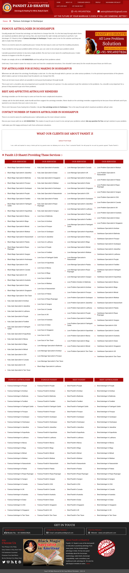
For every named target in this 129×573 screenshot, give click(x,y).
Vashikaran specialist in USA (107, 325)
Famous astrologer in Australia (18, 494)
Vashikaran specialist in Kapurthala (109, 277)
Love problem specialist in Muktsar (109, 167)
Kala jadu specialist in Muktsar (48, 183)
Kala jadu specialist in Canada (18, 360)
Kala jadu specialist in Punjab (18, 316)
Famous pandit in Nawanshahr (47, 463)
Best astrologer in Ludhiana (106, 437)
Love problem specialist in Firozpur (79, 292)
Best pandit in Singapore (75, 505)
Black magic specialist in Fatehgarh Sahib (20, 205)
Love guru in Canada (44, 309)
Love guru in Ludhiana (45, 242)
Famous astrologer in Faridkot (18, 401)
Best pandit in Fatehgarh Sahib (77, 406)
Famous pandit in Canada (46, 489)
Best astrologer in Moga (105, 448)
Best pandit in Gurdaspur (75, 417)
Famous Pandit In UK (44, 510)
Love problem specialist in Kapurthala (80, 330)
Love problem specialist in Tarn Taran (80, 351)
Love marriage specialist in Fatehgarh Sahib (80, 225)
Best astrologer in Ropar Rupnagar (109, 474)
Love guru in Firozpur (44, 226)
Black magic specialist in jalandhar (19, 173)
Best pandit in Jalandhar (75, 427)
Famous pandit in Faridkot (46, 401)
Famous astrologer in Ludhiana (18, 437)
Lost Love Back (62, 6)
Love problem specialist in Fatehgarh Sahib (80, 324)
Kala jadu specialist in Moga (17, 344)
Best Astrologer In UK (104, 510)
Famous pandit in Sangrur (46, 479)
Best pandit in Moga (74, 448)
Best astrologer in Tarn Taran (106, 515)
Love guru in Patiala (44, 294)
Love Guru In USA (43, 335)
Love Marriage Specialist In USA (78, 193)
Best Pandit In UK (73, 510)
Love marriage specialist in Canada (79, 167)
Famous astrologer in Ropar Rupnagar (20, 474)
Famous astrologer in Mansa (17, 443)
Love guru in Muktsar (44, 283)
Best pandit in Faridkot (75, 401)
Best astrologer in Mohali (105, 453)
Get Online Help (77, 6)
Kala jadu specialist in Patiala (47, 198)
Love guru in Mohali (44, 278)
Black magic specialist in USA (18, 264)
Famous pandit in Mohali (45, 453)
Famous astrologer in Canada (18, 484)
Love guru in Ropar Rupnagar (47, 299)
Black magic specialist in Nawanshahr (20, 237)
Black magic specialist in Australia (19, 280)
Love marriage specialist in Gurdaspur (80, 198)
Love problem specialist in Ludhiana (79, 308)
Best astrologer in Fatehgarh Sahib (109, 406)
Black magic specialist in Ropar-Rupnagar (18, 248)
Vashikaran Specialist (113, 2)
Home (58, 2)
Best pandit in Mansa (74, 443)
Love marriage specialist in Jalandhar (80, 204)
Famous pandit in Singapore (47, 505)
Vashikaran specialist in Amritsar (108, 228)
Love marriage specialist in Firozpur (49, 356)
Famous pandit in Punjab (45, 386)
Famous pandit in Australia (46, 494)
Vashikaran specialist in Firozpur (108, 238)
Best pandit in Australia (75, 494)
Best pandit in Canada (74, 489)
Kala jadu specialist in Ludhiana (19, 311)
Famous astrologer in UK (16, 489)
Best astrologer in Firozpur (106, 411)
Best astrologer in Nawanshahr (107, 463)
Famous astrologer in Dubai (17, 500)
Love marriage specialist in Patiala (79, 264)
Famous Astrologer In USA (16, 505)
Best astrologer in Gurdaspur (106, 417)
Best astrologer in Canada (106, 489)
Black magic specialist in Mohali (18, 226)
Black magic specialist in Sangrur (19, 254)
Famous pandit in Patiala (45, 468)
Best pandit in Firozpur (75, 411)
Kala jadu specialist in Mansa (18, 339)
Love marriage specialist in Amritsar (49, 351)
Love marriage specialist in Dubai (78, 183)
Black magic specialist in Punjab (19, 193)
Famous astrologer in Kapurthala (19, 432)
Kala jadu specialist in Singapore (48, 178)
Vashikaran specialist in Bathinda (108, 233)
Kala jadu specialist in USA (17, 354)
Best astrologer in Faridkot (106, 401)
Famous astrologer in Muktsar (17, 458)
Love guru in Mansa (44, 268)
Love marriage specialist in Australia (79, 178)
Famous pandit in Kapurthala (47, 432)
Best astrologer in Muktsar (106, 458)
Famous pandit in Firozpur (46, 411)
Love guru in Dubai (44, 325)
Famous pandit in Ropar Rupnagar (49, 474)
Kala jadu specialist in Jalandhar (19, 306)
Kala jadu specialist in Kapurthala (19, 334)
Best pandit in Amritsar (75, 391)
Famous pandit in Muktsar (46, 458)
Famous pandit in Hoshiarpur (47, 422)
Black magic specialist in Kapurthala (20, 211)
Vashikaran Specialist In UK (106, 351)
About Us (69, 2)
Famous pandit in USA (45, 484)
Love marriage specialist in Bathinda (49, 345)
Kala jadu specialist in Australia (48, 167)
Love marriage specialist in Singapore (80, 188)
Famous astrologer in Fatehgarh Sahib (20, 406)
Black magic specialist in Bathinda (19, 178)
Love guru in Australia (44, 320)
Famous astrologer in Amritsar (18, 391)
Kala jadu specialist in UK (16, 365)
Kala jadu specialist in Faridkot (18, 321)
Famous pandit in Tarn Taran (47, 515)
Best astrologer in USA (105, 484)
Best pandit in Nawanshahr (76, 463)
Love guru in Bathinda (45, 216)
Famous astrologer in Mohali (17, 453)
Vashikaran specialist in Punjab (108, 259)
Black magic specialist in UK (17, 275)
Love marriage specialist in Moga (78, 242)
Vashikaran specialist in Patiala (107, 308)
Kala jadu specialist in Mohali (18, 349)
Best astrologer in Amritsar (106, 391)
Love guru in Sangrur (44, 304)
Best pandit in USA (73, 484)
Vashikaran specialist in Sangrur (108, 320)
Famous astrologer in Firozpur (18, 411)
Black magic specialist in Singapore (20, 290)
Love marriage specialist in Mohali (78, 247)
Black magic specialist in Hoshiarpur (20, 259)
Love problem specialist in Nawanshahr (106, 173)
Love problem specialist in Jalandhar (79, 303)
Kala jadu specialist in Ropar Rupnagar (47, 205)
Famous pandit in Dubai (45, 500)
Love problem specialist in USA (108, 197)
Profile (98, 2)
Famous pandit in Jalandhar (46, 427)
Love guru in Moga (43, 273)
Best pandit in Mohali (74, 453)
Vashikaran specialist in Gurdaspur (109, 244)
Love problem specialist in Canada (109, 202)
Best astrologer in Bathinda (106, 396)
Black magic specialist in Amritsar (19, 167)
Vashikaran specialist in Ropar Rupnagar (107, 314)
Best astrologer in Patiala (105, 468)
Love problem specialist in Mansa (78, 336)
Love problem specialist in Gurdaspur (80, 297)
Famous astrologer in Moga (17, 448)
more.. (88, 563)
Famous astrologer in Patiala (17, 468)
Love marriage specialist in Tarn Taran (50, 361)
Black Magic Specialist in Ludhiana (49, 366)
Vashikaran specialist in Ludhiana (108, 254)
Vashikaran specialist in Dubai (107, 341)
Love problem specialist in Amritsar (79, 287)
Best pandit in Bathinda (75, 396)
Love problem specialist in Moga (78, 341)
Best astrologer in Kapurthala (107, 432)
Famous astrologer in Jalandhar (18, 427)
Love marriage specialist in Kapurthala (80, 231)
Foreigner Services (84, 2)
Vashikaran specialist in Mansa (107, 282)
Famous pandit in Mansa (45, 443)
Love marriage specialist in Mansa (78, 237)
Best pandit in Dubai (74, 500)
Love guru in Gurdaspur (45, 231)
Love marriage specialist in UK (77, 173)
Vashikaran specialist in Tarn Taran (109, 356)
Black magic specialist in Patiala (18, 242)
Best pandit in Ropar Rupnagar (77, 474)
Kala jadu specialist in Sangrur (48, 211)
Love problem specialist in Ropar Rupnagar (108, 186)
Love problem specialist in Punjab (78, 313)
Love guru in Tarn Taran (45, 340)
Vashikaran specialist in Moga (107, 287)
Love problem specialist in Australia (109, 213)
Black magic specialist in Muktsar (19, 231)
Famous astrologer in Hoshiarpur (28, 28)
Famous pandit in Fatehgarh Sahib (49, 406)
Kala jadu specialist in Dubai (47, 173)
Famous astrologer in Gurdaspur (18, 417)
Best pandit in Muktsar (74, 458)
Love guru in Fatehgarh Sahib (47, 257)
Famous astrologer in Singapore (18, 510)
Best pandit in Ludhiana (75, 437)
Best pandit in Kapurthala (75, 432)
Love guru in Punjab (44, 247)
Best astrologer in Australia (106, 494)
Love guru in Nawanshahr (46, 288)
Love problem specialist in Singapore (109, 223)
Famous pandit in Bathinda (46, 396)
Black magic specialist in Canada (19, 270)
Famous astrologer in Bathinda (18, 396)
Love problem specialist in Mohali (78, 346)
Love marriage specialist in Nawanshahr (76, 258)
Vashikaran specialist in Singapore (109, 346)
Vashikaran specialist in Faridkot (108, 264)
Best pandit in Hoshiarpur (76, 422)
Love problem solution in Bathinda (79, 282)
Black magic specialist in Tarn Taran (20, 295)
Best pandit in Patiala (74, 468)
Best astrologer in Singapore (106, 505)
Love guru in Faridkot (44, 252)
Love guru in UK (43, 314)
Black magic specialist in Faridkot (19, 198)
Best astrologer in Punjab (105, 386)
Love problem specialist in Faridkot (79, 318)
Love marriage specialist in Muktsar (79, 252)
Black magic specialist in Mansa (18, 216)
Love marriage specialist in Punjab (79, 214)
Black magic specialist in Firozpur (19, 183)
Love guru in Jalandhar (45, 237)
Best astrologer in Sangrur (106, 479)
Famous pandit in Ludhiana (46, 437)
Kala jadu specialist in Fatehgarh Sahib (19, 327)
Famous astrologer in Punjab (17, 386)
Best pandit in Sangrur (74, 479)
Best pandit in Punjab (74, 386)
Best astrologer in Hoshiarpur (107, 422)
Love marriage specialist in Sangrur (79, 277)
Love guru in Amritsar (44, 221)
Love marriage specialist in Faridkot (79, 219)
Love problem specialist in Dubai (108, 218)
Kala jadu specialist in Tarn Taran (19, 370)
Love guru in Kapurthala (45, 263)
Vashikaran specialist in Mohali (107, 292)
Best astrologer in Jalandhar (106, 427)
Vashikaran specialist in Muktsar (108, 297)
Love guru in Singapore (45, 330)
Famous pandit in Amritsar (46, 391)
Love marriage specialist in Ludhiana (79, 209)
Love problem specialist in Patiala (108, 180)
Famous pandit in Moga (45, 448)
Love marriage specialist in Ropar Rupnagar (78, 270)
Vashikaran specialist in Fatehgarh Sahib (109, 270)
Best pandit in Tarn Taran (75, 515)
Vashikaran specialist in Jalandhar (108, 249)
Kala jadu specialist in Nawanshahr (49, 193)
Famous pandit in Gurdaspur (47, 417)
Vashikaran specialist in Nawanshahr (109, 303)
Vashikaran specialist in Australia (108, 336)
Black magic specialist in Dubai (18, 285)
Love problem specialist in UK (107, 207)
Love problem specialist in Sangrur (109, 192)
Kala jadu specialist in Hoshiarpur (49, 188)
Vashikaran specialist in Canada (108, 330)
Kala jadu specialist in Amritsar (18, 301)
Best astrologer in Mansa (105, 443)
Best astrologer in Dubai (105, 500)
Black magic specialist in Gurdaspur (20, 188)
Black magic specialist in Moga (18, 221)
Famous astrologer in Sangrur (18, 479)
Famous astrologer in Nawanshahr (19, 463)
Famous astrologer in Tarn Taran (18, 515)
